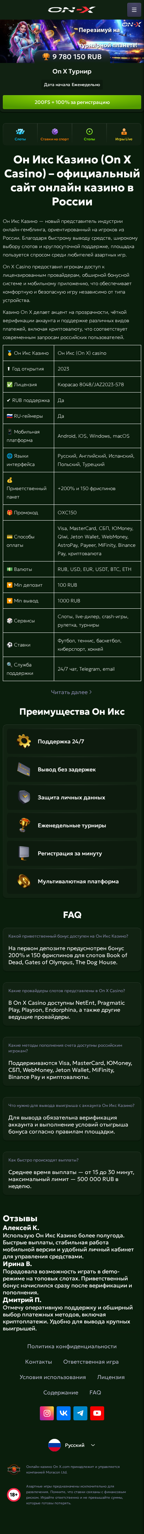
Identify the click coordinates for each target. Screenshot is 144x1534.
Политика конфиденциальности (72, 1346)
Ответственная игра (91, 1361)
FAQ (95, 1392)
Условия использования (53, 1376)
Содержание (60, 1392)
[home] (72, 10)
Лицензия (111, 1376)
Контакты (38, 1361)
